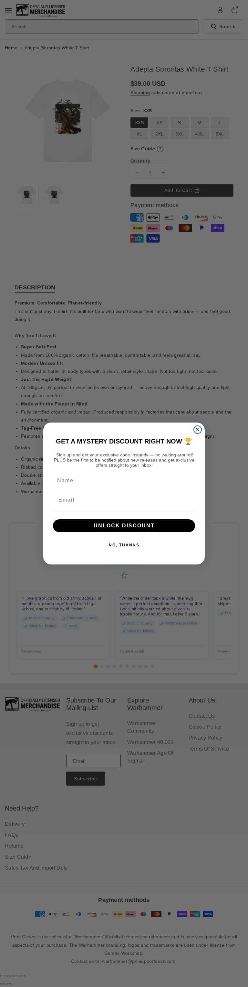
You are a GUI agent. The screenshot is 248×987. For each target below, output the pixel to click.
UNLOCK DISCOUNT (124, 525)
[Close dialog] (198, 430)
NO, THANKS (124, 545)
